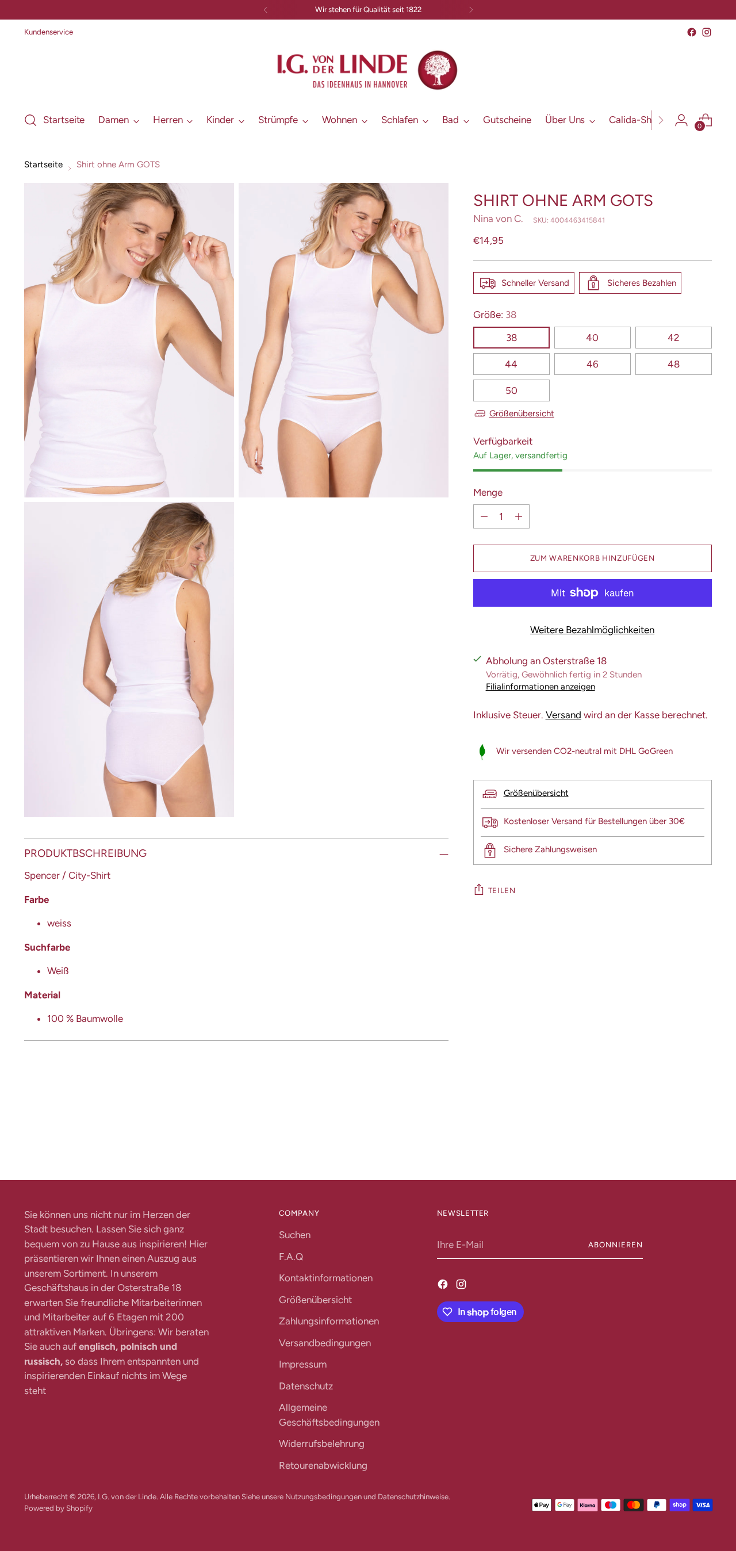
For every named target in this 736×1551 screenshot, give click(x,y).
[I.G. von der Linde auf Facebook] (692, 32)
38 (511, 337)
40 (592, 337)
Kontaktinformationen (326, 1278)
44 (511, 364)
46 (592, 364)
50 (511, 390)
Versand (563, 715)
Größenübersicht (521, 413)
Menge (488, 492)
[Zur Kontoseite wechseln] (681, 120)
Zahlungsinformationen (329, 1321)
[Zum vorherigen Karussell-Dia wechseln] (675, 1141)
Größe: (494, 314)
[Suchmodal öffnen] (30, 120)
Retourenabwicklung (323, 1465)
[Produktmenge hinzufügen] (518, 516)
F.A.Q (291, 1256)
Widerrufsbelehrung (322, 1443)
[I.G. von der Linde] (368, 70)
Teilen (502, 890)
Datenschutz (306, 1386)
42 (674, 337)
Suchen (294, 1234)
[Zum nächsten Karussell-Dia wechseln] (702, 1140)
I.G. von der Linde (127, 1496)
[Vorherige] (265, 10)
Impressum (303, 1364)
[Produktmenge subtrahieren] (484, 516)
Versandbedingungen (325, 1343)
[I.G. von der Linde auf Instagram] (707, 32)
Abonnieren (615, 1244)
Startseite (43, 164)
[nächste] (471, 10)
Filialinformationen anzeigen (540, 686)
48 (674, 364)
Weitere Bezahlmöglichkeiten (592, 629)
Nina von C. (498, 218)
